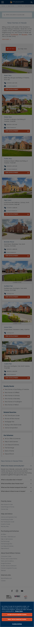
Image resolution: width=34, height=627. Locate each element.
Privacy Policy (19, 611)
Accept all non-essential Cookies (17, 614)
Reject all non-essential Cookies (17, 619)
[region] (17, 614)
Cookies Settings (17, 624)
